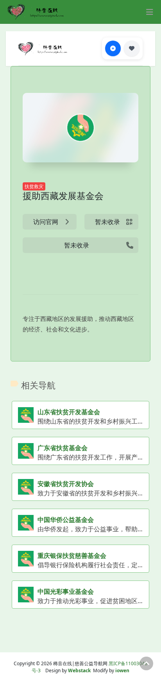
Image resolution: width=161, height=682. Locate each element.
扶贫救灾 (34, 186)
